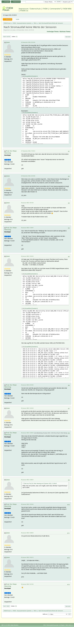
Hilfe (44, 625)
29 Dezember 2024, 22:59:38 (28, 176)
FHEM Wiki (67, 8)
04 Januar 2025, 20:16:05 (27, 385)
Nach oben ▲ (69, 625)
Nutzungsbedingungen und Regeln (56, 625)
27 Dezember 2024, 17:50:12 (28, 151)
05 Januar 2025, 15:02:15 (27, 557)
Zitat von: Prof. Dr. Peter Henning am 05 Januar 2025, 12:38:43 (40, 483)
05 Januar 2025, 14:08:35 (27, 533)
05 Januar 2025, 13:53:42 (27, 504)
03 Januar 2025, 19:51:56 (27, 202)
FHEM (45, 8)
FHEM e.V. (24, 10)
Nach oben (6, 606)
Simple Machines (14, 625)
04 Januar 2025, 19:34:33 (27, 256)
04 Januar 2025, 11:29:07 (27, 227)
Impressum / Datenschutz (30, 8)
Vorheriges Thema (53, 31)
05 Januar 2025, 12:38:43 (27, 433)
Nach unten (6, 36)
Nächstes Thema (65, 31)
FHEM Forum (8, 9)
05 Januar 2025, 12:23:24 (27, 408)
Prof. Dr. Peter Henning (10, 152)
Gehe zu (45, 614)
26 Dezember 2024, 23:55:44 (28, 42)
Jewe (8, 42)
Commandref (55, 8)
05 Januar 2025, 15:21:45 (27, 584)
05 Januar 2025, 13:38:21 (27, 479)
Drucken (67, 37)
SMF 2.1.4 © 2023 (5, 625)
